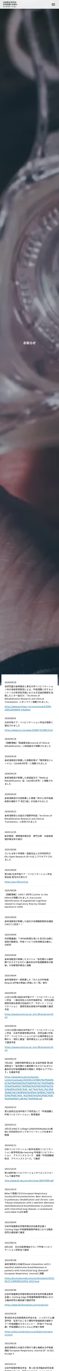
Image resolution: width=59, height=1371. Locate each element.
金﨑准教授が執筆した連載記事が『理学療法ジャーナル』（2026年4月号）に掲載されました (29, 762)
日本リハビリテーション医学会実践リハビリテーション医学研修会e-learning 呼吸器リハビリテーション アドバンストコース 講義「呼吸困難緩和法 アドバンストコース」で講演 (29, 1154)
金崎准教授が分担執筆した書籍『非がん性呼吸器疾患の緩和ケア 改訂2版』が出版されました (29, 800)
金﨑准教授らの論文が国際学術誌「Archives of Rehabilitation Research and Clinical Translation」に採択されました (28, 818)
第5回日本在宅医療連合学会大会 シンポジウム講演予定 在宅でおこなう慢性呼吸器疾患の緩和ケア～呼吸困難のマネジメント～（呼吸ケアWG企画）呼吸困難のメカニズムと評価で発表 (29, 1322)
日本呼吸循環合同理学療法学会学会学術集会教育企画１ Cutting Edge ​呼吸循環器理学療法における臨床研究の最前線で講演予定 (29, 1297)
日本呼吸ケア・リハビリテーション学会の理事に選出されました (29, 724)
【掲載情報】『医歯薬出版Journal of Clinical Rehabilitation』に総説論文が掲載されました (28, 744)
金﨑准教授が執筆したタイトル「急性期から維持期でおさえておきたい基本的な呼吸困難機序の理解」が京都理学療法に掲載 (29, 962)
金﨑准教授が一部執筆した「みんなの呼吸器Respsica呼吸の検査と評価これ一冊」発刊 (27, 981)
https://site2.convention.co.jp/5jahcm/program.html (29, 1333)
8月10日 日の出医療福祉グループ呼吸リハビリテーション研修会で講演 (28, 1248)
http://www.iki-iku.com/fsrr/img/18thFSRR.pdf (29, 1180)
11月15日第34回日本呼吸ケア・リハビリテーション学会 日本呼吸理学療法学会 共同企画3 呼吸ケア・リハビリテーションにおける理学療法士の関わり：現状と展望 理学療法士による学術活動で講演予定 (29, 1036)
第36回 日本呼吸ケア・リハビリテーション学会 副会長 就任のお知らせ (28, 876)
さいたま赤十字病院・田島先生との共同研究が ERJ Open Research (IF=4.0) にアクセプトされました (28, 856)
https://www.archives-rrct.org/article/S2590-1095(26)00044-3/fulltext (28, 708)
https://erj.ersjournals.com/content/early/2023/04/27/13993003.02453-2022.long (29, 1280)
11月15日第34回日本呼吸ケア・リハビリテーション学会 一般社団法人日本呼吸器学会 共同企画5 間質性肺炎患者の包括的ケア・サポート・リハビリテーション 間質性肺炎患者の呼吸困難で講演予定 (29, 1003)
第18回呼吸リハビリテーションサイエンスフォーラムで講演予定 (29, 1174)
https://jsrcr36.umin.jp (16, 881)
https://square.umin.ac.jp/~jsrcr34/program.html (29, 1016)
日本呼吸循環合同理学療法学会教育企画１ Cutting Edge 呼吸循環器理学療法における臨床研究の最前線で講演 (29, 1229)
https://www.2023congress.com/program (26, 1304)
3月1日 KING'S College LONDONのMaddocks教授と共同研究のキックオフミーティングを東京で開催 (29, 1131)
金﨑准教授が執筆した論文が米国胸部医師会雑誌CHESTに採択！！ (29, 923)
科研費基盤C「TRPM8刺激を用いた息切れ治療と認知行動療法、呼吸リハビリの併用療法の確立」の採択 (29, 941)
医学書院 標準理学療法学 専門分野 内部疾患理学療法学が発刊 (29, 837)
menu (53, 4)
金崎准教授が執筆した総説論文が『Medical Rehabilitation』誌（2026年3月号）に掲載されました (29, 780)
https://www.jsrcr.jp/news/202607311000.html (29, 730)
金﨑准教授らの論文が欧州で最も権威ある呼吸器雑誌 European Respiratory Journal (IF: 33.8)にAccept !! (29, 1350)
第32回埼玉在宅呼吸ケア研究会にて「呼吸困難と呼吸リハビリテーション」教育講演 (29, 1113)
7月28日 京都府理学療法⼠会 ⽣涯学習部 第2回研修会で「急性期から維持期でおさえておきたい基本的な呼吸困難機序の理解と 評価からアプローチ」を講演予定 (29, 1067)
